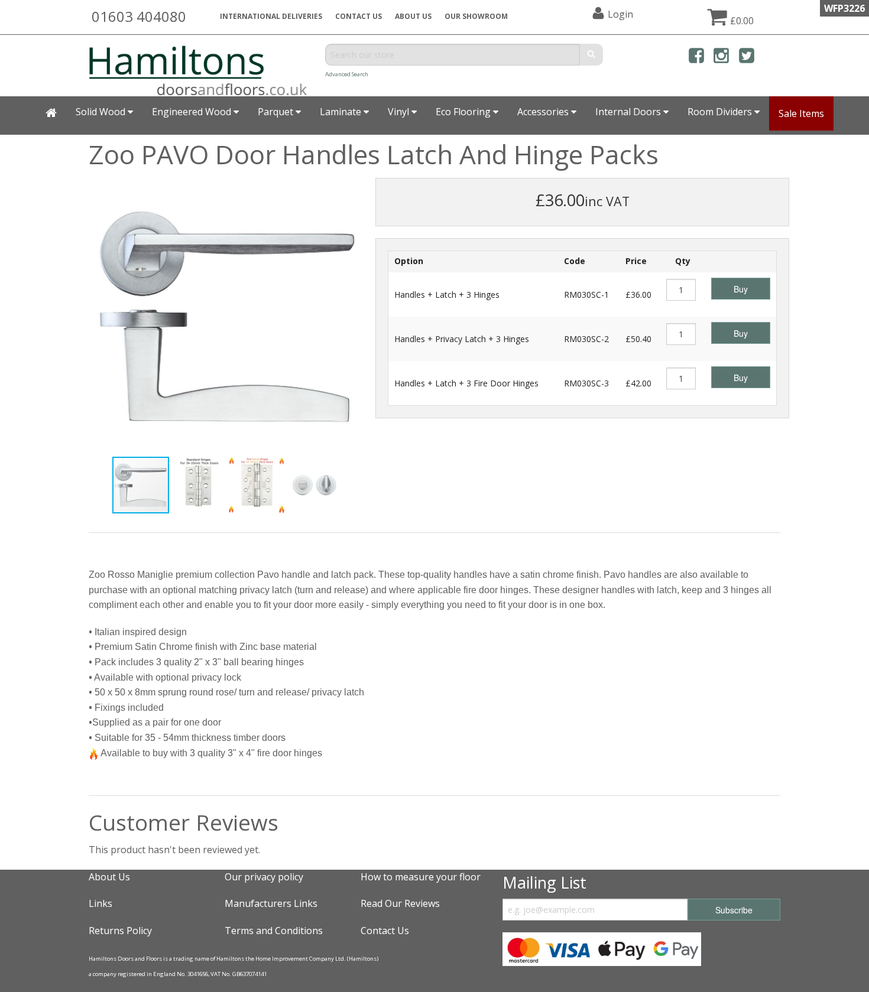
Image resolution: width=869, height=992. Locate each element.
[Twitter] (746, 57)
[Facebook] (696, 57)
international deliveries (271, 16)
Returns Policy (120, 930)
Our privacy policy (264, 876)
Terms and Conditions (274, 930)
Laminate (342, 111)
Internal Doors (629, 111)
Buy (741, 289)
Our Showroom (476, 16)
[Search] (591, 55)
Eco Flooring (464, 111)
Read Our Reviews (400, 903)
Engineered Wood (193, 111)
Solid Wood (102, 111)
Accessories (544, 111)
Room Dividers (721, 111)
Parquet (277, 111)
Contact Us (358, 16)
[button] (355, 188)
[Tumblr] (771, 57)
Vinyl (399, 111)
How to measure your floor (421, 876)
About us (413, 16)
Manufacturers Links (271, 903)
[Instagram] (721, 57)
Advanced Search (346, 74)
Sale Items (801, 113)
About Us (109, 876)
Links (100, 903)
